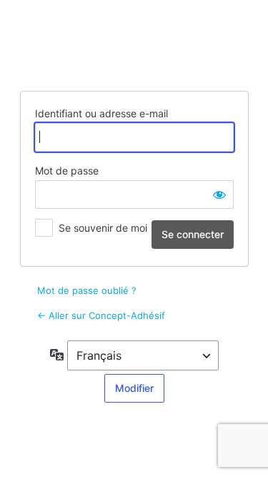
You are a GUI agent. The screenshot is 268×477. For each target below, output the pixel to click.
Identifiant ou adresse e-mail (101, 113)
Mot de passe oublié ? (87, 290)
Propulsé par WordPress (134, 44)
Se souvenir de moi (103, 228)
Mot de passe (67, 170)
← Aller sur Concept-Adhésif (101, 315)
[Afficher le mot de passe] (219, 194)
